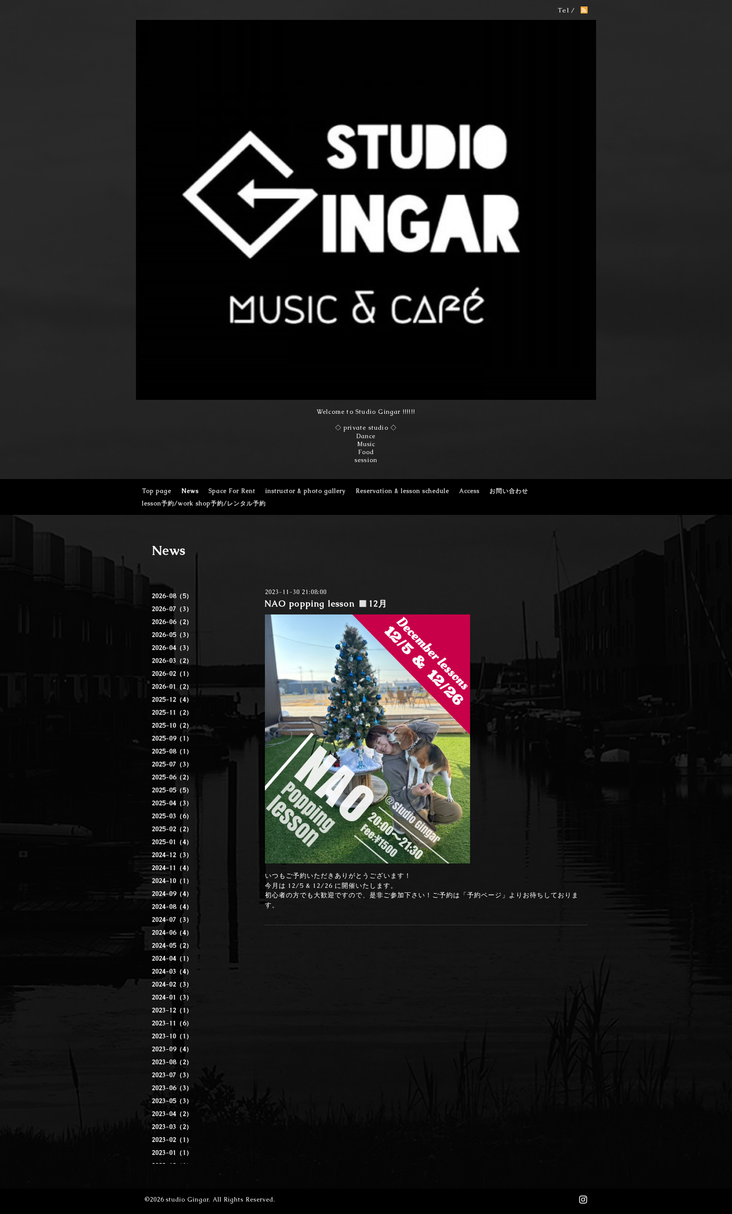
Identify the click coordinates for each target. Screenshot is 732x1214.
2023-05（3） (172, 1101)
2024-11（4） (172, 868)
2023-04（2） (172, 1114)
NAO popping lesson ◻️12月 (325, 603)
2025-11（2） (172, 713)
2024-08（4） (172, 907)
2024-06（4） (172, 933)
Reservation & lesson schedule (402, 491)
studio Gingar (187, 1200)
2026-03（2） (172, 661)
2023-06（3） (172, 1088)
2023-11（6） (172, 1023)
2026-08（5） (172, 596)
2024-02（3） (172, 984)
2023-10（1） (172, 1036)
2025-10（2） (172, 725)
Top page (156, 491)
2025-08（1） (172, 751)
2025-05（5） (172, 790)
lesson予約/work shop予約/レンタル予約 (204, 503)
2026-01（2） (172, 687)
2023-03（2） (172, 1127)
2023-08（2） (172, 1062)
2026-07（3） (172, 609)
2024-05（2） (172, 946)
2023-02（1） (172, 1140)
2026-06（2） (172, 622)
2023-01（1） (172, 1153)
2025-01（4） (172, 842)
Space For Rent (232, 491)
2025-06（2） (172, 777)
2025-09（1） (172, 738)
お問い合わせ (508, 491)
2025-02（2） (172, 829)
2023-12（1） (172, 1010)
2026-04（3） (172, 648)
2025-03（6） (172, 816)
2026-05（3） (172, 635)
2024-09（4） (172, 894)
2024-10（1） (172, 881)
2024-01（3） (172, 997)
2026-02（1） (172, 674)
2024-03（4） (172, 971)
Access (469, 491)
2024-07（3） (172, 920)
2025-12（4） (172, 700)
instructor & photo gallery (305, 491)
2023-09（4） (172, 1049)
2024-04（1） (172, 959)
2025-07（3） (172, 764)
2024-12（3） (172, 855)
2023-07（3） (172, 1075)
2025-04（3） (172, 803)
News (190, 491)
